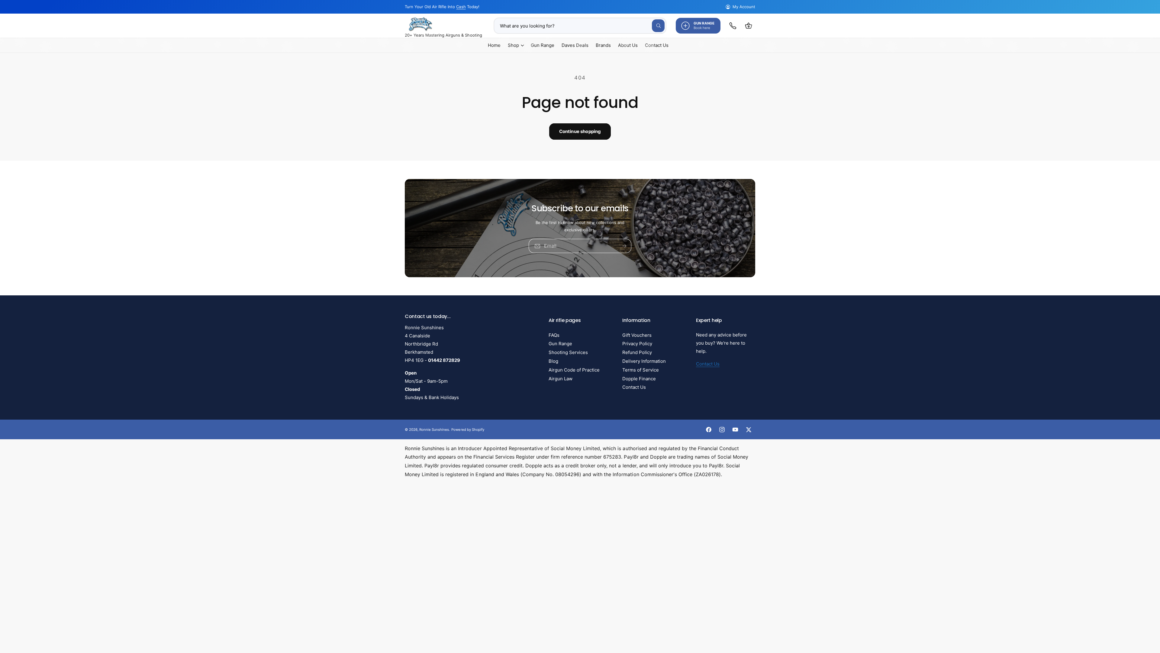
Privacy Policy (637, 343)
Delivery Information (644, 361)
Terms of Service (640, 370)
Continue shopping (580, 131)
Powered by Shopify (467, 429)
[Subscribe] (624, 246)
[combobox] (580, 26)
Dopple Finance (639, 379)
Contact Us (634, 387)
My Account (744, 6)
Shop (513, 45)
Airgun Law (560, 379)
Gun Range (560, 343)
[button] (748, 26)
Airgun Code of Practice (574, 370)
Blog (553, 361)
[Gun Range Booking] (733, 26)
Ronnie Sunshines (434, 429)
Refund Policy (637, 352)
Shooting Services (568, 352)
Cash (461, 6)
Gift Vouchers (637, 335)
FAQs (554, 335)
